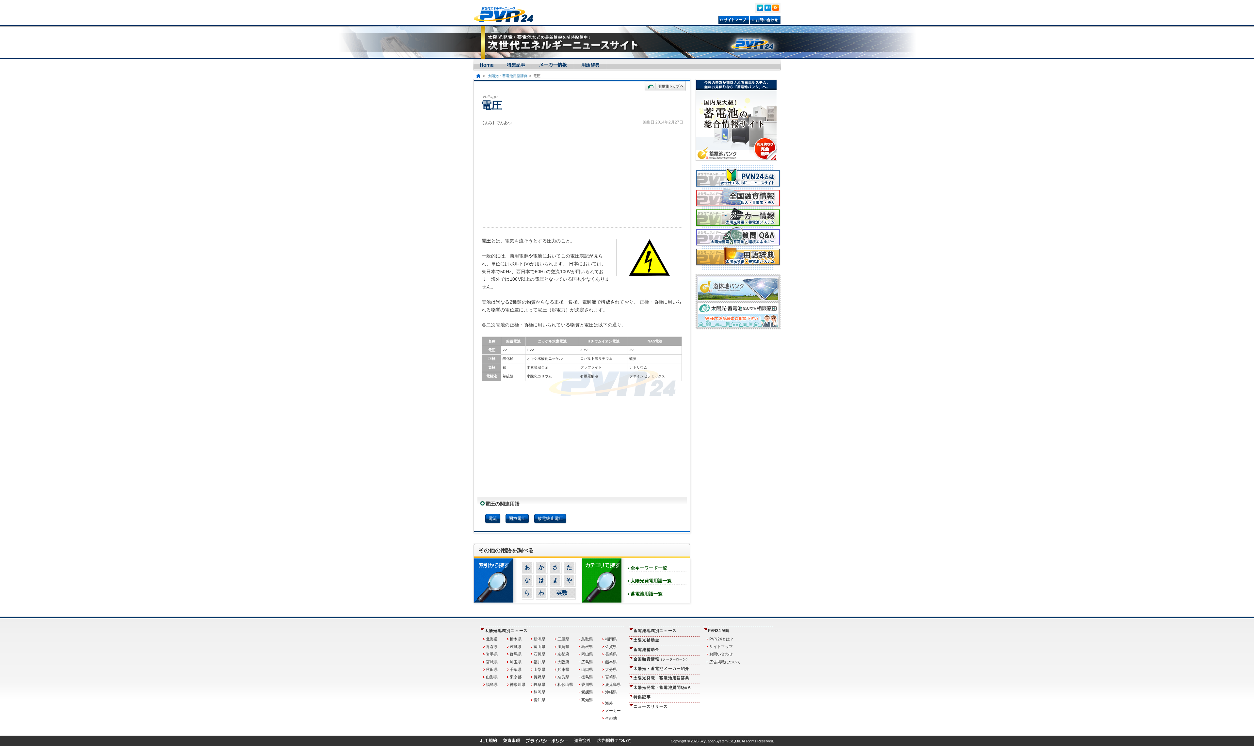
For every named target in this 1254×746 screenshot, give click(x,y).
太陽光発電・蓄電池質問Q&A (662, 687)
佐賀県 (611, 646)
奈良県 (563, 677)
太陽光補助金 (646, 640)
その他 (611, 718)
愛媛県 (587, 692)
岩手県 (492, 654)
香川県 (587, 684)
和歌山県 (565, 684)
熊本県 (611, 662)
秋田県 (492, 669)
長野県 (539, 677)
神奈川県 (517, 684)
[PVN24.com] (506, 14)
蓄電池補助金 (646, 649)
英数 (562, 593)
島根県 (587, 646)
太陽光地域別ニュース (506, 630)
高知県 (587, 700)
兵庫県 (563, 669)
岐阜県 (539, 684)
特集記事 (642, 697)
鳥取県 (587, 639)
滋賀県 (563, 646)
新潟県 (539, 639)
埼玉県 (516, 662)
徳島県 (587, 677)
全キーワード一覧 (649, 568)
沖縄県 (611, 692)
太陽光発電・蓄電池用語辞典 (662, 678)
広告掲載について (725, 662)
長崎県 (611, 654)
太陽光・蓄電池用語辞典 (507, 76)
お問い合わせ (721, 654)
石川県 (539, 654)
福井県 (539, 662)
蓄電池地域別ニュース (655, 630)
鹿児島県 (613, 684)
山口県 (587, 669)
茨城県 (516, 646)
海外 (609, 703)
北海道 (492, 639)
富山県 (539, 646)
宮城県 (492, 662)
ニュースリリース (651, 706)
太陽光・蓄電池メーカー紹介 (662, 668)
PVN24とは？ (721, 639)
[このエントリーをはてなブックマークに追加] (767, 8)
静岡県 (539, 692)
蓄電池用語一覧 (647, 593)
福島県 (492, 684)
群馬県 (516, 654)
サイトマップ (721, 646)
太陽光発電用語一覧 (651, 580)
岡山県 (587, 654)
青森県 (492, 646)
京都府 (563, 654)
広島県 (587, 662)
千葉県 (516, 669)
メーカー (613, 710)
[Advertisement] (581, 175)
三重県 (563, 639)
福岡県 (611, 639)
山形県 (492, 677)
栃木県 (516, 639)
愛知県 (539, 700)
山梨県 (539, 669)
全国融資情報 (661, 659)
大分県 (611, 669)
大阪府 (563, 662)
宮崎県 (611, 677)
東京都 (516, 677)
